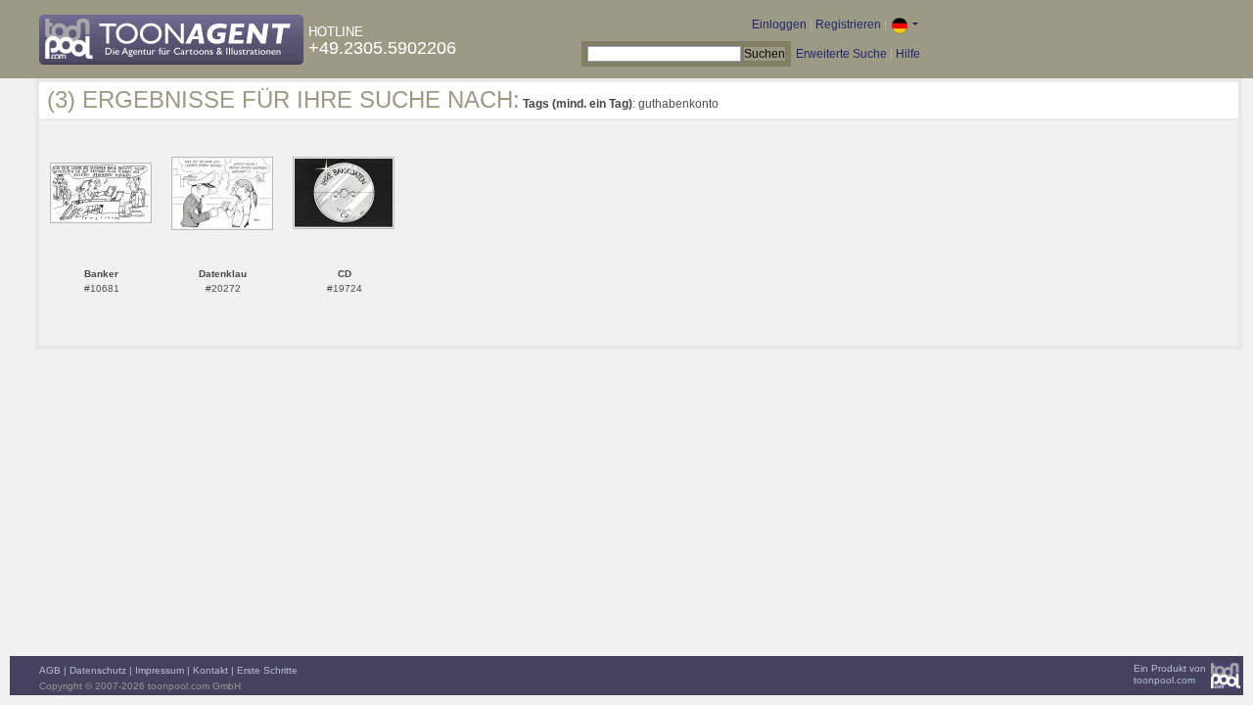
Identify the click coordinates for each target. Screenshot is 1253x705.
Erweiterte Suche (841, 54)
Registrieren (848, 24)
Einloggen (779, 24)
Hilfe (908, 54)
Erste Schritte (267, 670)
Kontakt (210, 670)
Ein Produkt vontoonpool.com (1170, 674)
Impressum (159, 670)
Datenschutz (98, 670)
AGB (50, 670)
